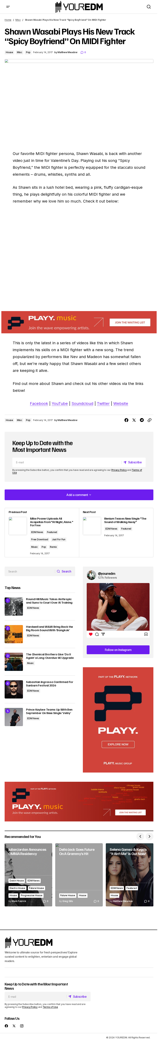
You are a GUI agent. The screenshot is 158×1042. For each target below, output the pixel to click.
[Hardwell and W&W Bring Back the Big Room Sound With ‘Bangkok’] (14, 634)
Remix (53, 546)
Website (120, 403)
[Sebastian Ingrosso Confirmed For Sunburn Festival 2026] (14, 689)
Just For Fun (58, 539)
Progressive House (31, 895)
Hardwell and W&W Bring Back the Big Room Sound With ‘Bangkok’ (49, 628)
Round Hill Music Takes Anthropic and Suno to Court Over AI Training (49, 600)
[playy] (79, 322)
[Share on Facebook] (126, 420)
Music (34, 546)
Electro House (17, 888)
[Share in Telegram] (142, 420)
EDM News (37, 532)
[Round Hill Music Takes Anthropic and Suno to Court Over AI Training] (14, 606)
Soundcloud (82, 403)
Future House (36, 888)
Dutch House (17, 880)
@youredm (106, 573)
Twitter (103, 403)
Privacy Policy (119, 470)
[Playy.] (79, 801)
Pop (28, 52)
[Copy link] (149, 420)
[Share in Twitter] (134, 420)
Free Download (39, 539)
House (9, 52)
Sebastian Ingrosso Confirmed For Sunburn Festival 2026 (49, 683)
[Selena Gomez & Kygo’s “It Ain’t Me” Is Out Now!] (129, 874)
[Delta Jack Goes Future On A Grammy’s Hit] (79, 874)
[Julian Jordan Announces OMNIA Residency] (28, 874)
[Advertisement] (118, 720)
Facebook (39, 403)
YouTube (60, 403)
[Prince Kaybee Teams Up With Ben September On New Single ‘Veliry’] (14, 717)
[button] (8, 7)
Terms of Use (50, 1006)
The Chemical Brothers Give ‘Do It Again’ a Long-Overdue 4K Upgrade (50, 656)
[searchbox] (30, 571)
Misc (18, 19)
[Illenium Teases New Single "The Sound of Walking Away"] (116, 532)
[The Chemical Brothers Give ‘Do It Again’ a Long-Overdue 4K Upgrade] (14, 662)
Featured (52, 532)
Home (8, 19)
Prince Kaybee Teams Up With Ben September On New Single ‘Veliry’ (49, 711)
